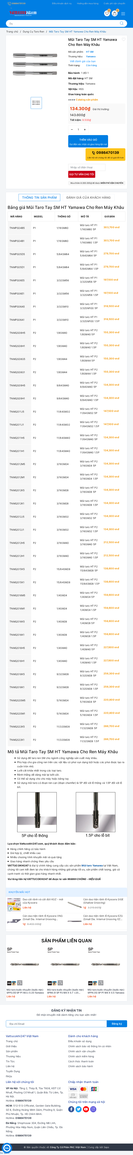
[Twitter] (79, 1109)
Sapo (106, 1147)
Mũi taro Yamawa (92, 865)
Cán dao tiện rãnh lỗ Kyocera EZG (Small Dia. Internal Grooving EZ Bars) (103, 917)
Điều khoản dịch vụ (62, 3)
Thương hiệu (13, 1056)
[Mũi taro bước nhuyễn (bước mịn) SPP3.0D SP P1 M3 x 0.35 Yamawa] (26, 967)
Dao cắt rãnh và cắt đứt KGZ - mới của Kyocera (43, 901)
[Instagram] (93, 1109)
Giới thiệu (11, 1046)
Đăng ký (117, 1023)
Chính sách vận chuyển (81, 1051)
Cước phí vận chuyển (114, 3)
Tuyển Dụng (13, 1071)
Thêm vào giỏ (88, 142)
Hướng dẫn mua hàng (88, 3)
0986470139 (18, 3)
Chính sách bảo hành (80, 1066)
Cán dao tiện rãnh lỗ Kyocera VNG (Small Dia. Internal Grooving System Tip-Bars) (43, 917)
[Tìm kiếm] (121, 23)
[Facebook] (71, 1109)
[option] (36, 65)
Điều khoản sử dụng (80, 1041)
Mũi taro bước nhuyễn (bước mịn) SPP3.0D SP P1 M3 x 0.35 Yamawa (25, 991)
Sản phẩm (12, 1051)
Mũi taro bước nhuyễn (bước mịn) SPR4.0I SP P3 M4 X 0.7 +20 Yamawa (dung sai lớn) (65, 991)
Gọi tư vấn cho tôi (81, 174)
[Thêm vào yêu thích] (123, 39)
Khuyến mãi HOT (19, 892)
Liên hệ (10, 1066)
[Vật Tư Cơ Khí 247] (22, 12)
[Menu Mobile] (124, 13)
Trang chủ (12, 1041)
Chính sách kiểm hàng (81, 1056)
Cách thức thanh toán (81, 1061)
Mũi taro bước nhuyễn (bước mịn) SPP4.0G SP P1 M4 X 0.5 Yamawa (106, 991)
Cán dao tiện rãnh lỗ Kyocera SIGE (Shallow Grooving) (103, 901)
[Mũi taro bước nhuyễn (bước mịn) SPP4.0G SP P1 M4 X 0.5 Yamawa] (107, 967)
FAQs (9, 1076)
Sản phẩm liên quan (66, 940)
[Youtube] (86, 1109)
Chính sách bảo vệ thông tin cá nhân (89, 1046)
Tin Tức (10, 1061)
